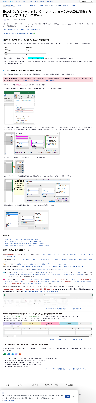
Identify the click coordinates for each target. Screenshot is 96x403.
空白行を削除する (44, 259)
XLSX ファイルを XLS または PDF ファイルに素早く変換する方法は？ (24, 241)
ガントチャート (71, 279)
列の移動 (30, 269)
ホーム (10, 385)
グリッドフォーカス (17, 272)
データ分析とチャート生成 (85, 254)
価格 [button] (41, 6)
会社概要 (70, 385)
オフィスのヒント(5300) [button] (53, 6)
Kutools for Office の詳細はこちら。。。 (58, 369)
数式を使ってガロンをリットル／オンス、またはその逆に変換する (22, 29)
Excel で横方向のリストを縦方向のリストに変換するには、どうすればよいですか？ (28, 245)
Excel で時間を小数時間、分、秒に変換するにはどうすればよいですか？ (25, 243)
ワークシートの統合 (25, 274)
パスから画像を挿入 (53, 281)
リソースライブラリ (78, 272)
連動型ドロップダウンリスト (53, 267)
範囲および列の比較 (57, 269)
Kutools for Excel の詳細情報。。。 (33, 80)
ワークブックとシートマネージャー (60, 272)
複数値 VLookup (34, 264)
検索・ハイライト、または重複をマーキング (24, 259)
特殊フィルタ (81, 274)
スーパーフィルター (68, 274)
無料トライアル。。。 (52, 80)
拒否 (74, 396)
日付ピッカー (13, 274)
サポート (65, 6)
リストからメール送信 (54, 274)
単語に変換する (77, 281)
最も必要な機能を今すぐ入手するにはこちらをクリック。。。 (44, 291)
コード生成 (61, 254)
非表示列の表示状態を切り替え (42, 269)
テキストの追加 (34, 279)
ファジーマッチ (62, 264)
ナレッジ (22, 385)
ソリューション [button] (23, 6)
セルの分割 (38, 283)
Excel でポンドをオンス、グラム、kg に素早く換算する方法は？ (22, 239)
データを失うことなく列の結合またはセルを (64, 259)
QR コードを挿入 (42, 281)
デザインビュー (30, 272)
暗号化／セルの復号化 (39, 274)
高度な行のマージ (29, 283)
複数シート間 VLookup (48, 264)
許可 (68, 396)
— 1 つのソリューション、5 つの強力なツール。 (28, 1)
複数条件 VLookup (22, 264)
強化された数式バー (42, 272)
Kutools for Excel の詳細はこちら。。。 (58, 309)
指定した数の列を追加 (21, 269)
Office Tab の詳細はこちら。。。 (60, 339)
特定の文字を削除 (44, 279)
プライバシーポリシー (53, 385)
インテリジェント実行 (49, 254)
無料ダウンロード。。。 (80, 309)
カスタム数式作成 (71, 254)
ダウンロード (34, 6)
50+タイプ (60, 279)
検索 (74, 6)
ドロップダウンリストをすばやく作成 (32, 267)
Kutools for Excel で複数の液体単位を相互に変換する (18, 33)
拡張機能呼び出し (12, 256)
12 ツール (24, 279)
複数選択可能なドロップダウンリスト (74, 267)
